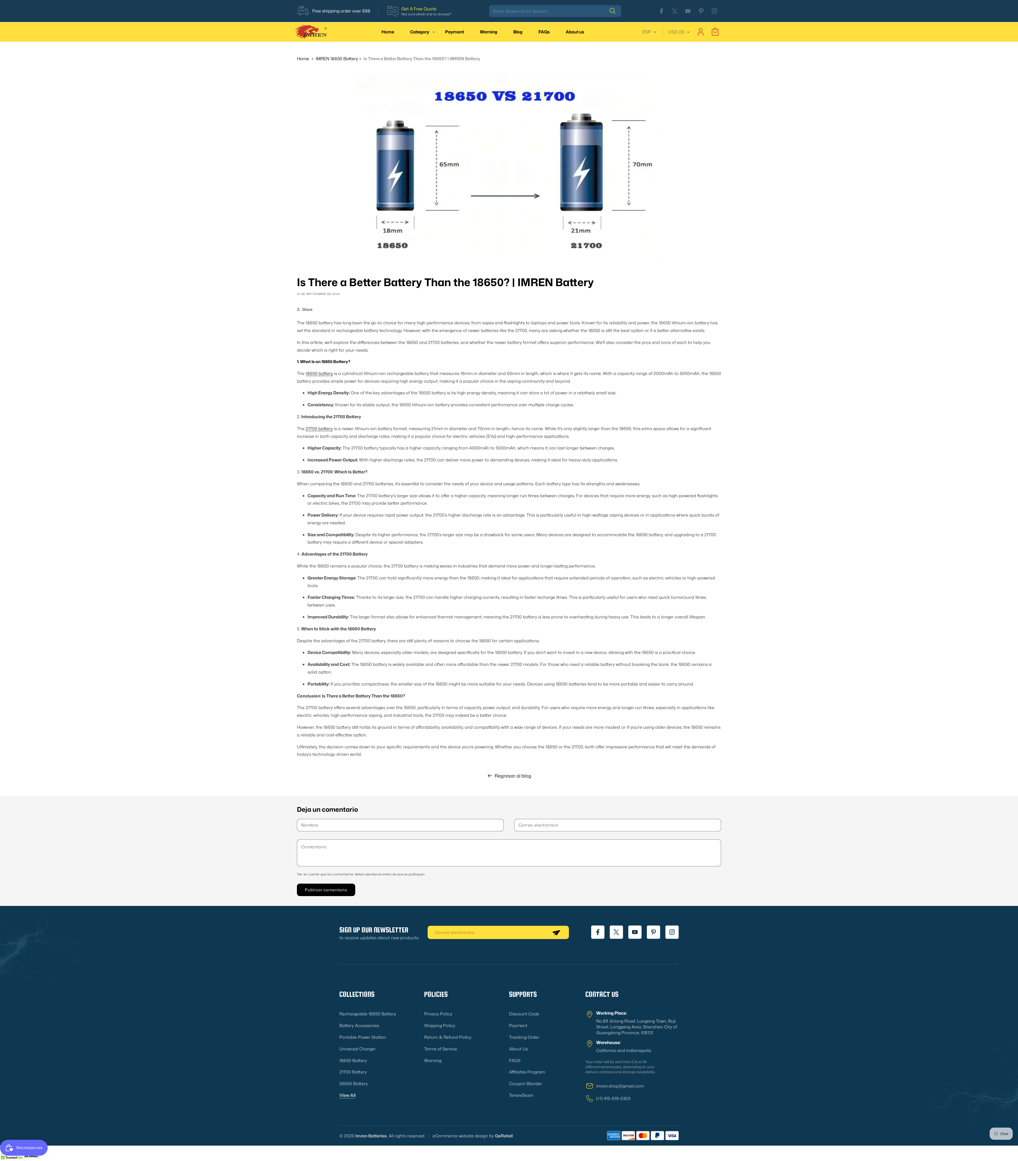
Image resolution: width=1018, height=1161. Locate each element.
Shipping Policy (439, 1025)
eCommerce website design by (463, 1136)
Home (303, 59)
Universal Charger (357, 1048)
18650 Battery (353, 1060)
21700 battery (319, 428)
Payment (518, 1025)
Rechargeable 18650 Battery (367, 1014)
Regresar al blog (513, 775)
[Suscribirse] (556, 932)
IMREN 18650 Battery (337, 59)
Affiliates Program (527, 1072)
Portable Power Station (362, 1037)
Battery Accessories (359, 1025)
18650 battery (319, 373)
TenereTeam (521, 1095)
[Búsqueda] (615, 11)
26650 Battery (353, 1083)
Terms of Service (440, 1048)
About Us (518, 1048)
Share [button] (307, 309)
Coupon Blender (525, 1083)
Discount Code (524, 1014)
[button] (419, 32)
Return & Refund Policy (447, 1037)
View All (347, 1095)
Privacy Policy (438, 1014)
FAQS (514, 1060)
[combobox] (555, 11)
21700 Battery (353, 1072)
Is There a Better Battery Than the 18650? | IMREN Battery (421, 59)
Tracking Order (524, 1037)
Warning (432, 1060)
